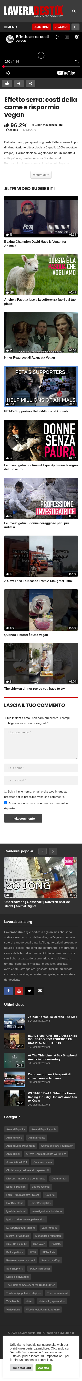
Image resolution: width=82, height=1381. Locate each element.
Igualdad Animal (15, 1211)
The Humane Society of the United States (30, 1285)
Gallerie (50, 1195)
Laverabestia (49, 1227)
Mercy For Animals (17, 1235)
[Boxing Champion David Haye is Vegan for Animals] (41, 216)
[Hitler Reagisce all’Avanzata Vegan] (41, 332)
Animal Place (14, 1137)
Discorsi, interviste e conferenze (25, 1178)
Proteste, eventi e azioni (20, 1260)
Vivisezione (13, 1309)
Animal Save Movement (20, 1145)
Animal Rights (36, 1137)
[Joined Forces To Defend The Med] (14, 1022)
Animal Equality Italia (43, 1129)
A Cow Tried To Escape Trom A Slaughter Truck (38, 581)
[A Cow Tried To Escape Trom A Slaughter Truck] (41, 556)
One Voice (39, 1244)
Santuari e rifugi (50, 1260)
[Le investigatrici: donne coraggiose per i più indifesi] (41, 498)
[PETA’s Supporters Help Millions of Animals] (41, 386)
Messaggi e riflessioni (48, 1235)
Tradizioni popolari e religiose (23, 1293)
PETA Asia (48, 1252)
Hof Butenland (14, 1203)
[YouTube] (19, 991)
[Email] (40, 991)
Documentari (59, 1178)
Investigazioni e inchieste (47, 1211)
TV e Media (12, 1301)
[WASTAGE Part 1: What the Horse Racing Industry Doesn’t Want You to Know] (14, 1098)
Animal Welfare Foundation (57, 1145)
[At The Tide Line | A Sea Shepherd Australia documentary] (14, 1060)
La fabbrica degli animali (20, 1227)
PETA (33, 1252)
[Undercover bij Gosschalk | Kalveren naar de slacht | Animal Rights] (40, 877)
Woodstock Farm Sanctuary (43, 1309)
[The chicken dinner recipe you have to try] (41, 663)
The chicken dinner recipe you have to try (34, 688)
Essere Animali (41, 1186)
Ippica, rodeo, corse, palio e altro (25, 1219)
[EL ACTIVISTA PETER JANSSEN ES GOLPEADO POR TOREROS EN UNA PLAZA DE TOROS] (14, 1041)
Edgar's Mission (15, 1186)
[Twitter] (29, 991)
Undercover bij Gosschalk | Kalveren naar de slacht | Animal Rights (37, 904)
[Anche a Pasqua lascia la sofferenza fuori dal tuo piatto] (41, 274)
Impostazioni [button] (21, 1367)
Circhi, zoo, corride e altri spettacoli (27, 1170)
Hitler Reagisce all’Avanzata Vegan (29, 357)
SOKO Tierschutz (39, 1268)
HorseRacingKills (40, 1203)
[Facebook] (8, 991)
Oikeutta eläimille (16, 1244)
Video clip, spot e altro (52, 1301)
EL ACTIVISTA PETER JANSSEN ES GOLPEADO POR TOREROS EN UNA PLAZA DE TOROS (52, 1039)
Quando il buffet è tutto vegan (26, 635)
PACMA (56, 1244)
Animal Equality (15, 1129)
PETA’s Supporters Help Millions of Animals (36, 411)
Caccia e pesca (42, 1162)
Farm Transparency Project (22, 1195)
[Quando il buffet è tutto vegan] (41, 610)
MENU (12, 27)
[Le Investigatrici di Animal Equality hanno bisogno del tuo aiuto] (41, 440)
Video (29, 1301)
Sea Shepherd (14, 1268)
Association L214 (16, 1162)
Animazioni (13, 1154)
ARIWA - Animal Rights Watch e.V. (46, 1154)
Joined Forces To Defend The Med (52, 1016)
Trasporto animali (57, 1293)
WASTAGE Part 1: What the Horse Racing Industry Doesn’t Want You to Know (52, 1097)
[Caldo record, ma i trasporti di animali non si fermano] (14, 1079)
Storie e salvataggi (17, 1276)
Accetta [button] (43, 1367)
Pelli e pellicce (14, 1252)
